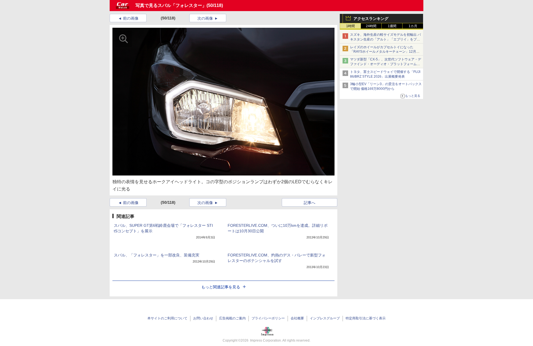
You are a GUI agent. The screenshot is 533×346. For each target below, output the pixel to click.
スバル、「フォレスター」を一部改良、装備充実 (156, 255)
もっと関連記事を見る (220, 287)
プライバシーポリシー (268, 318)
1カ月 (413, 26)
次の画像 (205, 18)
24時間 (371, 26)
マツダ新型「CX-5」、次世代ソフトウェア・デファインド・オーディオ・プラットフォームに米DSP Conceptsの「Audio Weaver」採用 (385, 64)
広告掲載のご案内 (232, 318)
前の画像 (131, 18)
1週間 (392, 26)
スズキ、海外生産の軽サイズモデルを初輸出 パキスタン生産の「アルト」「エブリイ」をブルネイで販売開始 (385, 39)
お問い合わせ (203, 318)
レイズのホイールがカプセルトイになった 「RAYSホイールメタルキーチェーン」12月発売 (384, 51)
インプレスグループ (325, 318)
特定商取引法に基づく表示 (366, 318)
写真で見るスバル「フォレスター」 (171, 5)
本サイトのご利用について (167, 318)
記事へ (309, 202)
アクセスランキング (370, 18)
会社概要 (297, 318)
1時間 (350, 26)
